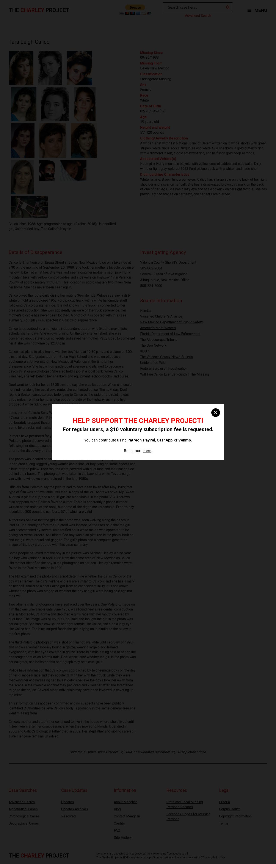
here (147, 450)
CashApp (164, 440)
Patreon (134, 440)
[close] (215, 412)
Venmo (184, 440)
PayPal (149, 440)
